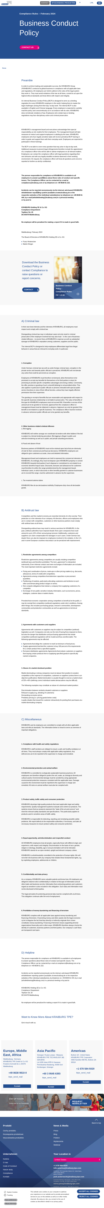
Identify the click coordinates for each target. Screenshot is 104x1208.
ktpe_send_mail (15, 1077)
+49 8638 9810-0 (18, 1073)
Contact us (28, 47)
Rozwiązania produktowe (13, 1134)
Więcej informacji (10, 1203)
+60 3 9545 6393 (51, 1073)
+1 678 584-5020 (85, 1069)
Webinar (57, 1145)
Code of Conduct (10, 1166)
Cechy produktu (9, 1131)
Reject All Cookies (88, 1196)
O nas (5, 1162)
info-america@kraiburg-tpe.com (67, 1168)
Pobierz (57, 1138)
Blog (55, 1134)
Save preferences (10, 1200)
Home (4, 68)
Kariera (6, 1159)
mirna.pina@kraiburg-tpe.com (67, 1184)
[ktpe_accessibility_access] (80, 3)
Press (56, 1131)
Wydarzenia (58, 1141)
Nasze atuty (8, 1169)
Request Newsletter (79, 1102)
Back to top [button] (96, 1122)
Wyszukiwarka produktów (63, 3)
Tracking (10, 1195)
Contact (28, 290)
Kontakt (45, 3)
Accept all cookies (88, 1191)
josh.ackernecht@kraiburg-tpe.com (69, 1177)
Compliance (8, 1173)
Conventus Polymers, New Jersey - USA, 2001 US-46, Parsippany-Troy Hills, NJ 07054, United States (67, 1180)
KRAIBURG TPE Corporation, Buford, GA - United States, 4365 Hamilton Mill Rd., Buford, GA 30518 (68, 1173)
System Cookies (12, 1192)
